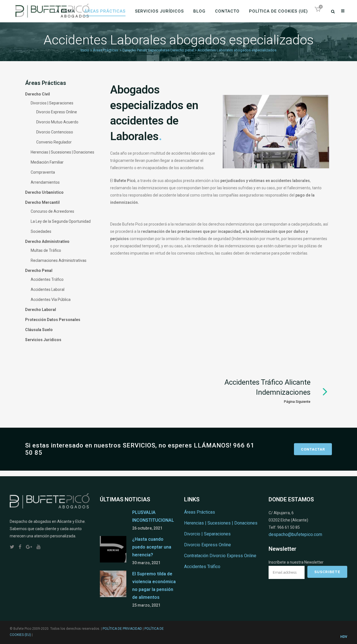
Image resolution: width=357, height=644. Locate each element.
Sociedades (41, 231)
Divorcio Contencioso (54, 132)
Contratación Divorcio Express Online (220, 555)
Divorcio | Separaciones (207, 534)
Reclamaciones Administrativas (58, 260)
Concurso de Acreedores (52, 211)
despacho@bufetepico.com (295, 534)
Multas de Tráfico (46, 250)
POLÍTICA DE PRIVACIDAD (122, 629)
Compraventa (43, 172)
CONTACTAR (313, 449)
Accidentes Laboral (47, 289)
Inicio (85, 50)
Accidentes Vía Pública (51, 299)
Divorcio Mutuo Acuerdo (57, 122)
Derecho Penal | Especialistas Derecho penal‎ (158, 50)
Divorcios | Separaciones (52, 103)
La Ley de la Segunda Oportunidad (61, 221)
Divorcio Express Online (56, 112)
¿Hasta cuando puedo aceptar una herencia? (151, 547)
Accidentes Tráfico (47, 279)
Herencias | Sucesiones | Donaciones (62, 152)
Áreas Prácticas (105, 50)
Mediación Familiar (47, 162)
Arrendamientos (45, 182)
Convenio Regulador (54, 142)
